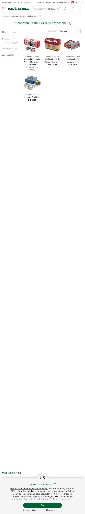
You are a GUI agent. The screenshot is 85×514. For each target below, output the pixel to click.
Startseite (5, 16)
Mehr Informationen (54, 510)
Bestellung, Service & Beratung (53, 2)
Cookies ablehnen (30, 510)
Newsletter (27, 2)
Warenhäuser (6, 2)
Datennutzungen (39, 491)
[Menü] (3, 9)
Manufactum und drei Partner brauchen (29, 488)
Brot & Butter (17, 2)
